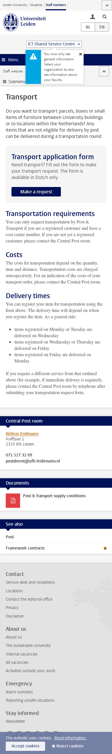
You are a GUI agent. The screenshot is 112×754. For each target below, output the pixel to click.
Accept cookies (25, 746)
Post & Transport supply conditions (54, 496)
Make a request (36, 192)
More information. (70, 738)
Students (36, 5)
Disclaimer (15, 616)
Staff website (13, 71)
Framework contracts (25, 548)
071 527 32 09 (19, 455)
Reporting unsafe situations (30, 700)
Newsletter (15, 721)
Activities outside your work (30, 671)
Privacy (12, 607)
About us (14, 637)
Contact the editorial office (29, 599)
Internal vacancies (21, 654)
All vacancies (17, 662)
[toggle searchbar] (104, 16)
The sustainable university (28, 645)
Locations (14, 591)
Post (10, 537)
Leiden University (15, 5)
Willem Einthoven (22, 434)
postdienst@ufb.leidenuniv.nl (33, 461)
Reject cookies (69, 746)
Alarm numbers (19, 692)
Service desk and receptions (30, 582)
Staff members (56, 5)
